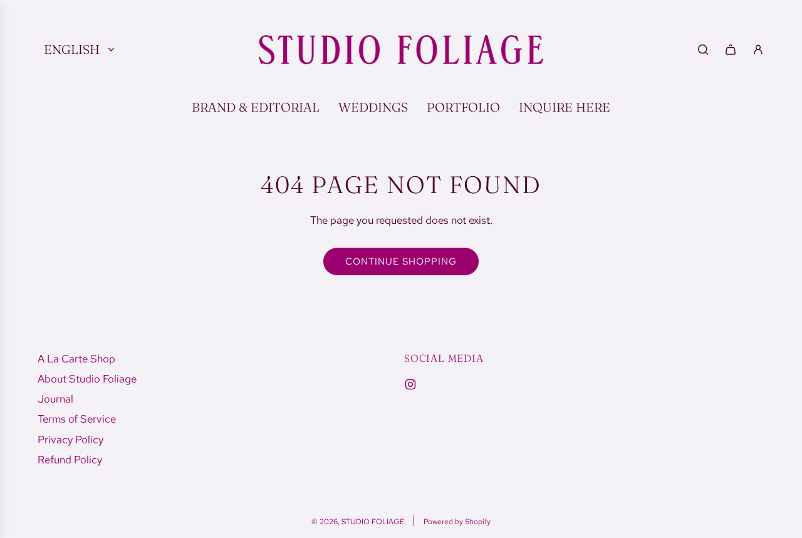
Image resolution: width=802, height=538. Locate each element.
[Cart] (730, 49)
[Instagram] (410, 384)
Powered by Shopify (457, 522)
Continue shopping (401, 261)
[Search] (703, 49)
